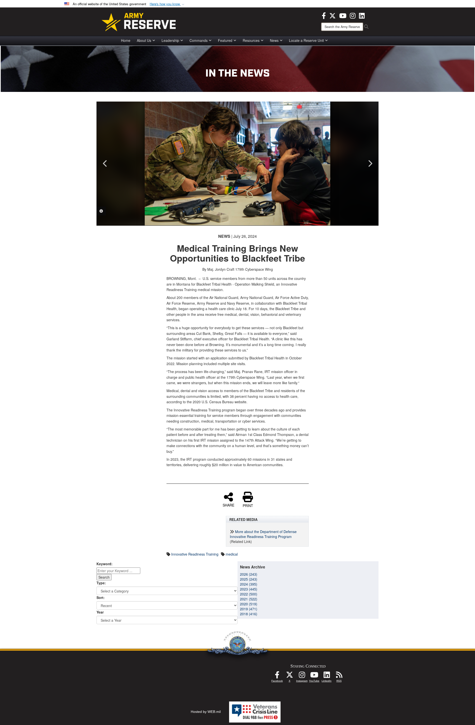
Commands (199, 40)
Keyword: (104, 563)
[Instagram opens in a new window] (353, 15)
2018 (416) (248, 613)
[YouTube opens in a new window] (342, 15)
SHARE (228, 505)
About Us (144, 40)
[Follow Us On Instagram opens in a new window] (302, 676)
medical (232, 554)
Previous (105, 163)
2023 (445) (248, 589)
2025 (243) (248, 579)
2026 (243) (248, 574)
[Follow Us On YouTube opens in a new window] (314, 676)
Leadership (170, 40)
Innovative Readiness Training (194, 554)
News (274, 40)
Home (125, 40)
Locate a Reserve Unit (306, 40)
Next (370, 163)
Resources (251, 40)
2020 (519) (248, 603)
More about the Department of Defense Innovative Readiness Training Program (263, 534)
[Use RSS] (339, 676)
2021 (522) (248, 598)
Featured (225, 40)
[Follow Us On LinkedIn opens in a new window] (326, 676)
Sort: (100, 597)
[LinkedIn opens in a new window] (362, 15)
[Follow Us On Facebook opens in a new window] (277, 676)
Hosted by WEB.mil (206, 712)
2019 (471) (248, 608)
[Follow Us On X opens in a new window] (289, 676)
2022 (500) (248, 593)
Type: (101, 582)
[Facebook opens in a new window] (324, 15)
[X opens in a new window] (332, 15)
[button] (167, 4)
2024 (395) (248, 584)
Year (100, 612)
